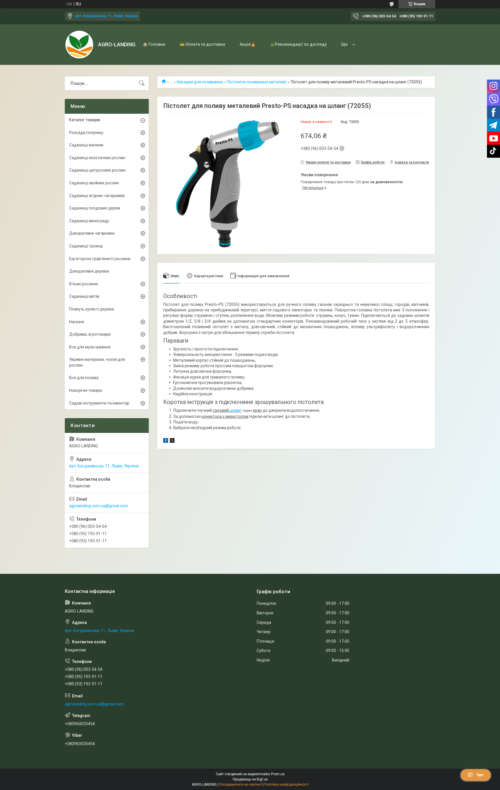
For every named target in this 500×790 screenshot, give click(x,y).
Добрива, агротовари (90, 334)
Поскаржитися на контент (240, 784)
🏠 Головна (154, 44)
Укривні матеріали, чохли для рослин (97, 362)
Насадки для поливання (200, 82)
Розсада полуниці (86, 132)
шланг (236, 410)
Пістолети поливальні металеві (256, 82)
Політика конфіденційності (286, 784)
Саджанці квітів (84, 296)
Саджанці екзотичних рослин (97, 157)
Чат (480, 775)
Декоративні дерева (89, 271)
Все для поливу (84, 377)
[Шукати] (142, 83)
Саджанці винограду (89, 220)
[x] (172, 441)
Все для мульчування (90, 347)
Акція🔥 (247, 44)
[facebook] (165, 441)
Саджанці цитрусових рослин (97, 170)
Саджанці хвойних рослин (94, 183)
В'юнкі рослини (83, 284)
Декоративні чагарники (92, 233)
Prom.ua (277, 774)
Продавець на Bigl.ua (250, 779)
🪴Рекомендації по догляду (298, 44)
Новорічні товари (85, 390)
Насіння (76, 321)
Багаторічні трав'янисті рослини (99, 258)
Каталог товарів (84, 119)
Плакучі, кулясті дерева (91, 309)
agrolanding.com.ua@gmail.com (98, 506)
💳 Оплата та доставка (202, 44)
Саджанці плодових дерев (94, 208)
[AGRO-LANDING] (79, 44)
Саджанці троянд (86, 246)
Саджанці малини (86, 145)
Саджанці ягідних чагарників (97, 195)
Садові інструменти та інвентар (99, 403)
